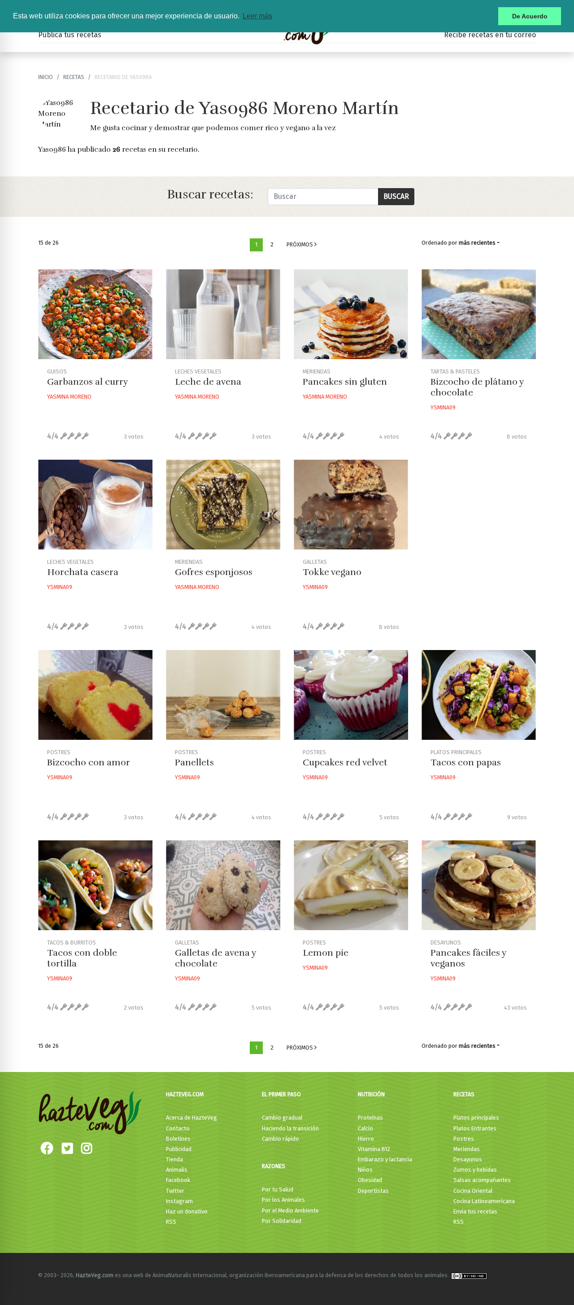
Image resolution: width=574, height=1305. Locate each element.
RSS (171, 1221)
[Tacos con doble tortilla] (95, 885)
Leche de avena (208, 381)
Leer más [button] (257, 16)
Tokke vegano (332, 572)
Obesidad (370, 1180)
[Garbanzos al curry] (95, 314)
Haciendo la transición (290, 1128)
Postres (463, 1138)
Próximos (300, 244)
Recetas (463, 1094)
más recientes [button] (477, 242)
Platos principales (476, 1117)
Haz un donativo (187, 1211)
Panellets (194, 762)
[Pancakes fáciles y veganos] (479, 885)
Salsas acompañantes (482, 1180)
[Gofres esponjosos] (223, 504)
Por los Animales (283, 1199)
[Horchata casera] (95, 504)
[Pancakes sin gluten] (351, 314)
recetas (73, 77)
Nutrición (371, 1094)
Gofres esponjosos (213, 572)
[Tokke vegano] (351, 504)
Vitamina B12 (374, 1149)
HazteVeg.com (185, 1094)
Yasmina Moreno (69, 396)
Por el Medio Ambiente (290, 1210)
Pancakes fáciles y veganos (468, 958)
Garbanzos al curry (87, 381)
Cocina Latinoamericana (484, 1201)
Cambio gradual (282, 1117)
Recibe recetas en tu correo (490, 35)
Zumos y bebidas (475, 1169)
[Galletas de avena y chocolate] (223, 885)
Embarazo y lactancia (385, 1159)
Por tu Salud (277, 1189)
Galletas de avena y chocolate (215, 958)
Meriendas (466, 1149)
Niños (365, 1169)
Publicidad (178, 1149)
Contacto (178, 1128)
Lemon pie (325, 952)
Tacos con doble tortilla (82, 958)
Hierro (366, 1138)
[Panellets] (223, 695)
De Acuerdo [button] (530, 16)
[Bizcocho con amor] (95, 695)
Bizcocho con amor (88, 762)
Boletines (178, 1138)
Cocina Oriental (472, 1190)
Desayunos (467, 1159)
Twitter (175, 1190)
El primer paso (281, 1094)
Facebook (178, 1180)
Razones (273, 1166)
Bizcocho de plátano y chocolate (477, 387)
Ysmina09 (443, 407)
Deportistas (373, 1190)
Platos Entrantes (474, 1128)
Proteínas (370, 1117)
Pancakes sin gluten (345, 381)
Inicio (45, 77)
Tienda (174, 1159)
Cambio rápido (280, 1138)
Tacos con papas (465, 762)
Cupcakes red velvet (345, 762)
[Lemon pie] (351, 885)
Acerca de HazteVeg (191, 1117)
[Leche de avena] (223, 314)
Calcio (365, 1128)
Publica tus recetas (69, 35)
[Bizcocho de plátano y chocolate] (479, 314)
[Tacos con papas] (479, 695)
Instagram (179, 1201)
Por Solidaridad (281, 1220)
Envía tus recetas (475, 1211)
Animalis (176, 1169)
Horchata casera (82, 572)
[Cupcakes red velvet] (351, 695)
